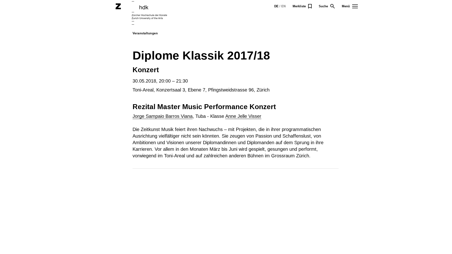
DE (276, 6)
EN (283, 6)
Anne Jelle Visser (243, 116)
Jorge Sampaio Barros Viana (163, 116)
